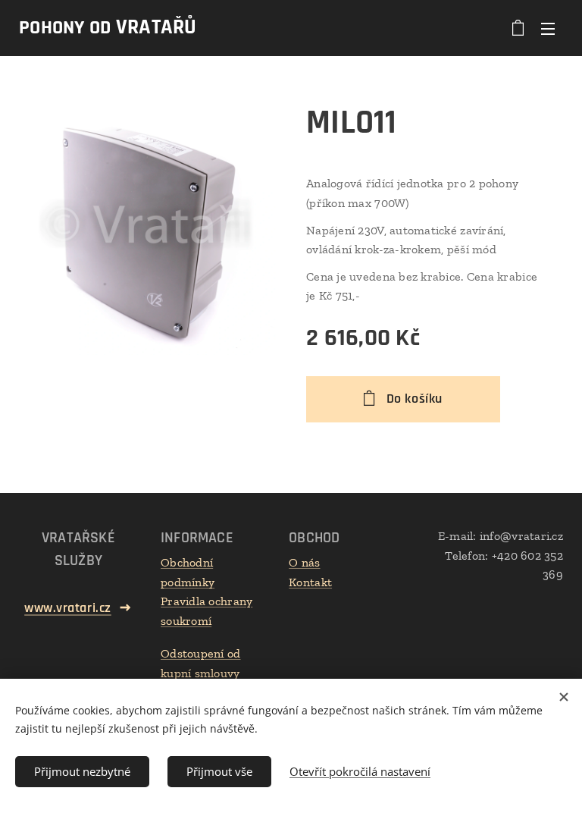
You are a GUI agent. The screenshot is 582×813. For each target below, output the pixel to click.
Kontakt (310, 582)
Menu (548, 28)
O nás (304, 562)
